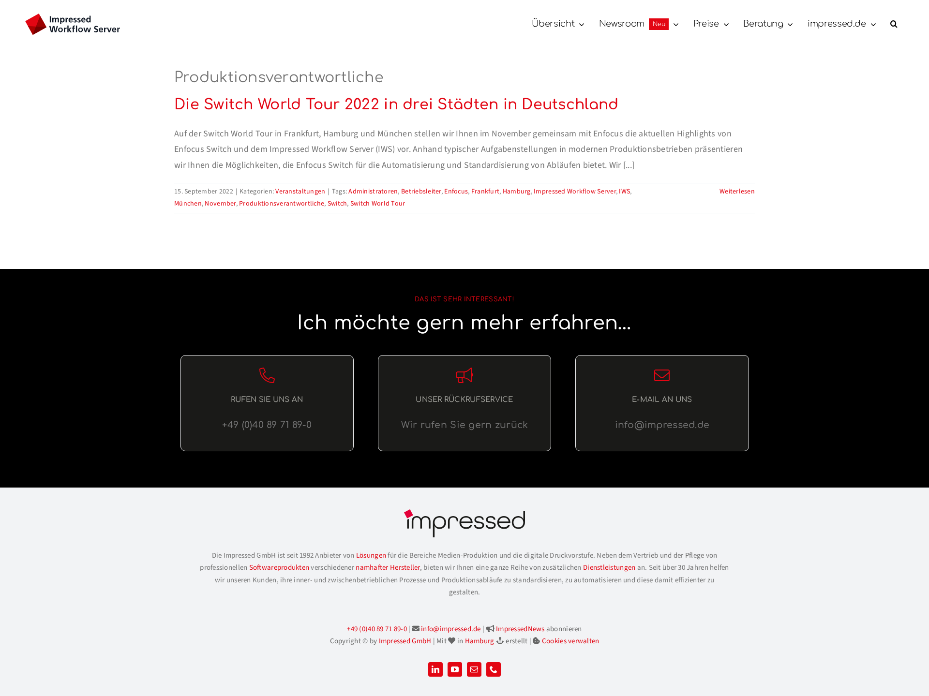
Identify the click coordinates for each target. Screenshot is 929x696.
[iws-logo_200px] (72, 18)
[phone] (493, 669)
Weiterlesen (737, 191)
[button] (894, 24)
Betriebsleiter (421, 191)
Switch (337, 203)
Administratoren (373, 191)
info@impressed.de (451, 629)
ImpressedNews (520, 629)
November (220, 203)
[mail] (474, 669)
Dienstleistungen (609, 568)
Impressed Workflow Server (575, 191)
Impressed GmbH (405, 641)
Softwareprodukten (279, 568)
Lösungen (371, 555)
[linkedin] (435, 669)
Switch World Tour (377, 203)
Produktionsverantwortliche (281, 203)
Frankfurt (485, 191)
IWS (624, 191)
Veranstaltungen (300, 191)
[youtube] (455, 669)
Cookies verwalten (570, 641)
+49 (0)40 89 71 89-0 (376, 629)
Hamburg (517, 191)
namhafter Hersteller (388, 568)
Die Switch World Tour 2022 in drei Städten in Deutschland (396, 105)
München (188, 203)
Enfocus (456, 191)
